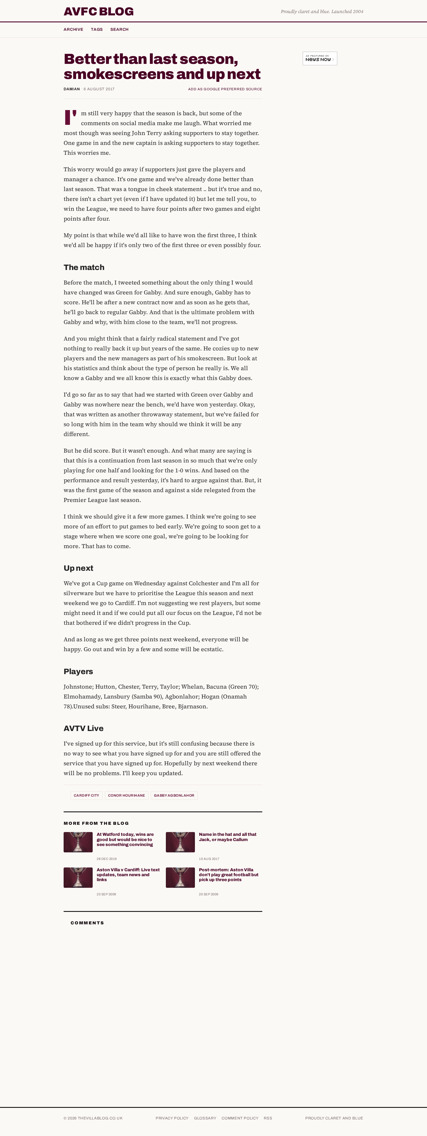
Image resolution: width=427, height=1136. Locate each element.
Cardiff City (86, 795)
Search (119, 29)
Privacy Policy (172, 1118)
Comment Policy (240, 1118)
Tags (97, 29)
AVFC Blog (99, 11)
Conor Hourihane (126, 795)
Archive (73, 29)
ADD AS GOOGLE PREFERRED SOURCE (225, 89)
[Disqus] (163, 1003)
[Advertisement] (319, 161)
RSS (268, 1118)
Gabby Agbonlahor (174, 795)
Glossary (205, 1118)
